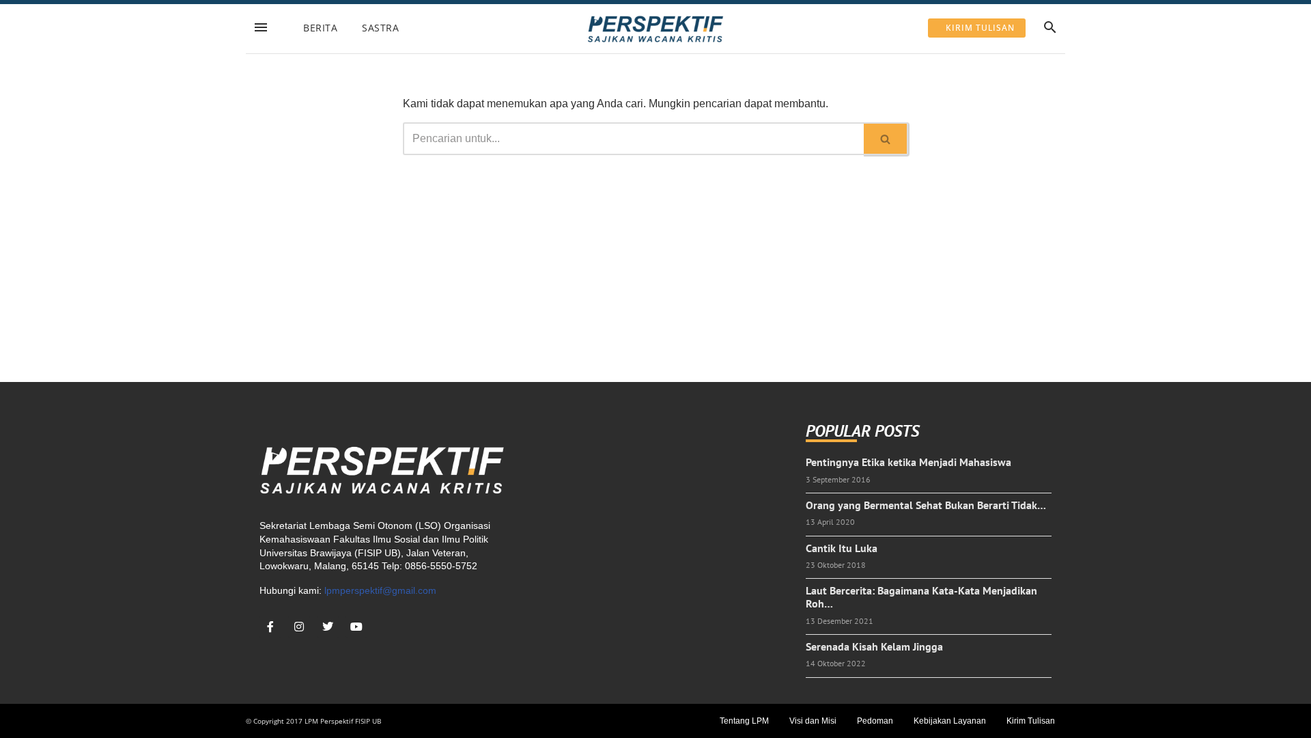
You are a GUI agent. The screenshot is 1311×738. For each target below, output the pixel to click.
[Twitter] (328, 627)
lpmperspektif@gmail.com (380, 590)
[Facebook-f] (270, 627)
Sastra (380, 27)
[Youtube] (356, 627)
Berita (320, 27)
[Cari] (886, 138)
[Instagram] (299, 627)
